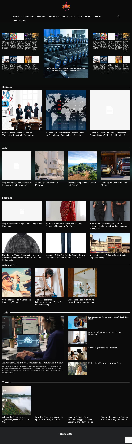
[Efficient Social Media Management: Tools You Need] (77, 322)
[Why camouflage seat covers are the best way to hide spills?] (16, 165)
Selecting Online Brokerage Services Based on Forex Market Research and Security (12, 68)
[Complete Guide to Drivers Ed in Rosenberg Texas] (16, 282)
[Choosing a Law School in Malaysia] (49, 165)
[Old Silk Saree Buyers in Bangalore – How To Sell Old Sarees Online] (28, 59)
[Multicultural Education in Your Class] (77, 368)
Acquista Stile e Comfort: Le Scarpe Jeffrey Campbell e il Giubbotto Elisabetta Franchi (65, 256)
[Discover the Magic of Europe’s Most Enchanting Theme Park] (115, 400)
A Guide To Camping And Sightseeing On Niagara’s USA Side (15, 419)
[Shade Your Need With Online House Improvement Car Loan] (82, 282)
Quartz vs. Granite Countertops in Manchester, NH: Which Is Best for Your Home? (20, 45)
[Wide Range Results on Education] (77, 353)
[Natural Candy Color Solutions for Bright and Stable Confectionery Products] (13, 36)
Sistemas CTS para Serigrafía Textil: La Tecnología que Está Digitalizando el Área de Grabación (28, 46)
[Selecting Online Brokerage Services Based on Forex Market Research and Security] (13, 59)
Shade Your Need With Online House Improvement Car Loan (81, 301)
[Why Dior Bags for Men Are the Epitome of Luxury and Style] (49, 400)
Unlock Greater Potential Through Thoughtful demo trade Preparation (5, 67)
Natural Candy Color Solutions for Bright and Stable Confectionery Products (13, 44)
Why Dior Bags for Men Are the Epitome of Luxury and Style (49, 418)
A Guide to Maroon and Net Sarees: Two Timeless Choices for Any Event (64, 224)
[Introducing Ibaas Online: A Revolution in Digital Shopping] (110, 243)
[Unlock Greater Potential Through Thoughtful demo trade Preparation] (5, 59)
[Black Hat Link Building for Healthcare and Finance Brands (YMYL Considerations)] (35, 59)
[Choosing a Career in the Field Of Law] (115, 165)
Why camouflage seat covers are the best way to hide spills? (16, 183)
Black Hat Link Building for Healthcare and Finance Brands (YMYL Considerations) (35, 68)
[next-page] (85, 53)
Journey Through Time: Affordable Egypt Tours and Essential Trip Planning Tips (80, 419)
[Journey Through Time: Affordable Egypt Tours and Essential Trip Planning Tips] (82, 400)
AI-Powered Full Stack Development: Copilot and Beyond (32, 362)
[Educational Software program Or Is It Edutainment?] (77, 337)
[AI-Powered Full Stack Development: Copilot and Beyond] (33, 338)
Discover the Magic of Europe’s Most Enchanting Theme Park (114, 418)
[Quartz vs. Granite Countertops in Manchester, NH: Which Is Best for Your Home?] (20, 36)
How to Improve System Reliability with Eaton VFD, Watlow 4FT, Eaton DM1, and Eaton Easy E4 (20, 68)
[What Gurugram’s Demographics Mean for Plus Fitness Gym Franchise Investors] (5, 36)
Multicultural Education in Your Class (104, 363)
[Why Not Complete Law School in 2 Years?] (82, 165)
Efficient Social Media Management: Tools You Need (108, 318)
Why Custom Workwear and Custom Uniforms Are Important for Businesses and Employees (109, 226)
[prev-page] (47, 53)
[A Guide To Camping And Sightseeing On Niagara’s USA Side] (16, 400)
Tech (4, 359)
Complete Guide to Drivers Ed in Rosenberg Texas (16, 301)
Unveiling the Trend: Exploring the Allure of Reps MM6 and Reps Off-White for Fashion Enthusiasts (21, 257)
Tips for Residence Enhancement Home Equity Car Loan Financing (49, 302)
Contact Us (66, 433)
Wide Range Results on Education (102, 348)
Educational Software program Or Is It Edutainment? (105, 333)
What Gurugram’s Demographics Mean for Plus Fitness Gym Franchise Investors (5, 45)
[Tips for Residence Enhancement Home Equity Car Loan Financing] (49, 282)
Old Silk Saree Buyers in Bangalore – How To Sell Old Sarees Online (28, 67)
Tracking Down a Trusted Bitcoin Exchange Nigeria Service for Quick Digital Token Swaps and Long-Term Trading (35, 47)
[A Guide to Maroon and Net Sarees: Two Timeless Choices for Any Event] (66, 211)
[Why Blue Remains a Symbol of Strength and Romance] (22, 211)
